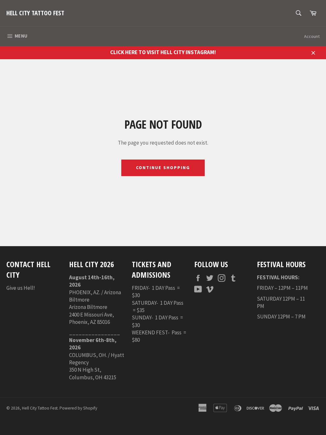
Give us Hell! (20, 287)
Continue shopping (163, 167)
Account (312, 36)
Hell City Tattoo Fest (35, 13)
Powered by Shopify (78, 408)
